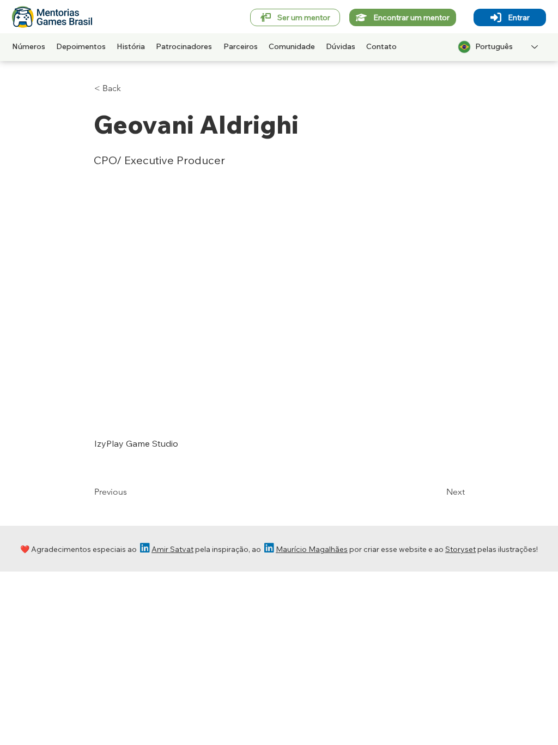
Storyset (460, 549)
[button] (130, 88)
